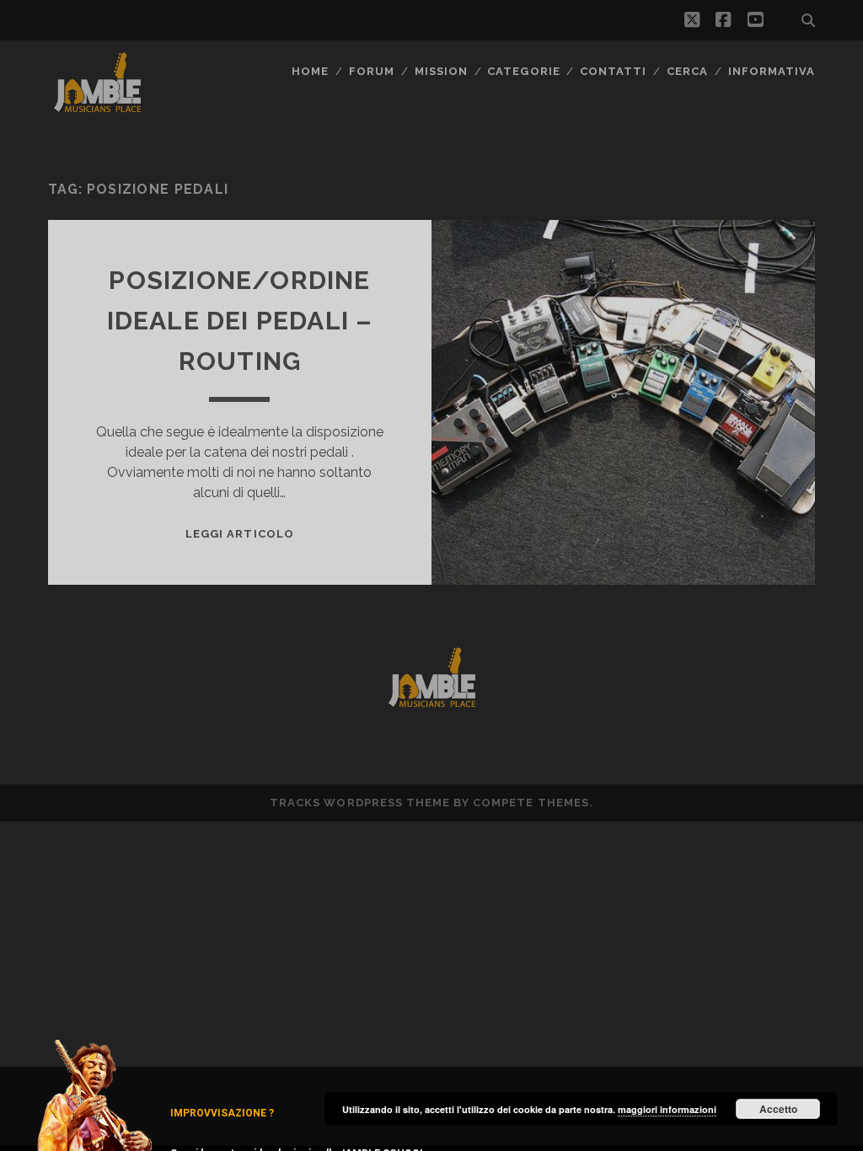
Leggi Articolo (239, 533)
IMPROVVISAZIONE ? (222, 1113)
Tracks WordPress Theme (360, 802)
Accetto (778, 1108)
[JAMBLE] (97, 108)
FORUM (371, 71)
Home (310, 71)
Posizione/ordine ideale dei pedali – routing (240, 320)
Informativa (771, 71)
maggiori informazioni (667, 1109)
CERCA (687, 71)
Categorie (523, 71)
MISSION (441, 71)
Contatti (613, 71)
